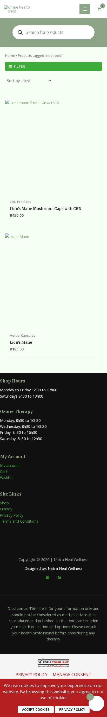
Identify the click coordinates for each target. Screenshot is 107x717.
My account (10, 465)
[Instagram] (47, 577)
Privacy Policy (11, 515)
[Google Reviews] (59, 577)
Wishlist (6, 477)
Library (6, 508)
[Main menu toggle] (84, 9)
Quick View (53, 192)
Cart (4, 471)
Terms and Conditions (19, 521)
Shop (4, 502)
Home (10, 55)
